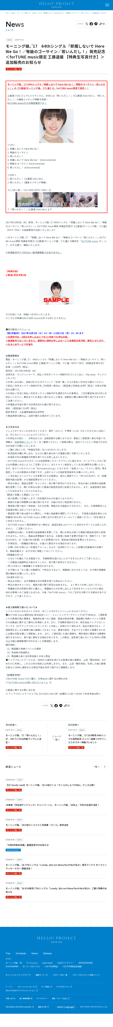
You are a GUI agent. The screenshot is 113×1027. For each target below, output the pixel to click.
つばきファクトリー (65, 962)
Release (47, 953)
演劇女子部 (42, 1007)
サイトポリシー (42, 998)
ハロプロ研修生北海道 (72, 966)
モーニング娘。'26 (14, 962)
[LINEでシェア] (96, 24)
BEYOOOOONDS (86, 962)
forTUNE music (90, 241)
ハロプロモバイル (62, 987)
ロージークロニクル (31, 966)
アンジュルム (32, 962)
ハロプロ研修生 (51, 966)
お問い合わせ (11, 998)
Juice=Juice (47, 962)
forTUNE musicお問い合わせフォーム (29, 682)
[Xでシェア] (86, 24)
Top (8, 953)
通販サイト (40, 975)
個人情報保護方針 (26, 998)
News (34, 953)
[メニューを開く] (107, 5)
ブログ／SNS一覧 (60, 975)
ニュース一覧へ (56, 738)
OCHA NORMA (12, 966)
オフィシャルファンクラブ (17, 975)
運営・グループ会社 (59, 998)
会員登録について (24, 442)
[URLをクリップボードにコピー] (102, 24)
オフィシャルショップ (26, 987)
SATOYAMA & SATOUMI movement (18, 1007)
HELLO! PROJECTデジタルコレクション (20, 990)
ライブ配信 (45, 987)
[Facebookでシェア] (91, 24)
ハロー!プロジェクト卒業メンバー (86, 975)
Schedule (21, 953)
